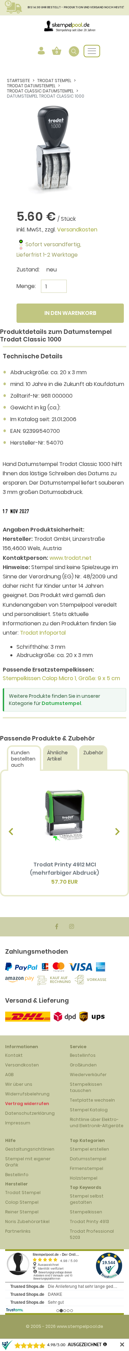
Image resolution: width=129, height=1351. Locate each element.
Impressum (17, 1123)
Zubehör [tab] (93, 752)
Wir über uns (18, 1084)
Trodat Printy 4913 (89, 1221)
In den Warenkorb (70, 313)
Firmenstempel (86, 1168)
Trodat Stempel (54, 80)
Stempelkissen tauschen (86, 1087)
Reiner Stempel (22, 1212)
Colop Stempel (22, 1202)
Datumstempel (61, 703)
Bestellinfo (17, 1175)
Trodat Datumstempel (31, 85)
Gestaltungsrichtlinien (29, 1149)
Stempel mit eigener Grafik (28, 1162)
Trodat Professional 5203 (92, 1234)
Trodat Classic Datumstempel (40, 90)
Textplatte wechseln (92, 1100)
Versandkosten (77, 230)
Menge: (26, 286)
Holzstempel (83, 1178)
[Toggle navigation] (92, 51)
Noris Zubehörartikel (27, 1221)
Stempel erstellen (89, 1149)
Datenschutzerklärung (30, 1113)
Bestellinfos (83, 1055)
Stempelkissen (86, 1212)
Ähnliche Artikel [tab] (57, 755)
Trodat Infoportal (43, 633)
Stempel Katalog (89, 1110)
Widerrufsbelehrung (27, 1094)
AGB (9, 1074)
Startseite (18, 80)
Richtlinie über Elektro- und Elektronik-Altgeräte (96, 1122)
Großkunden (83, 1065)
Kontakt (14, 1055)
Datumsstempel (88, 1159)
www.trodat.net (71, 558)
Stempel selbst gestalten (87, 1199)
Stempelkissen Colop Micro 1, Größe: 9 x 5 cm (61, 678)
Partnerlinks (18, 1231)
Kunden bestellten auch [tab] (23, 758)
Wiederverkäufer (88, 1074)
